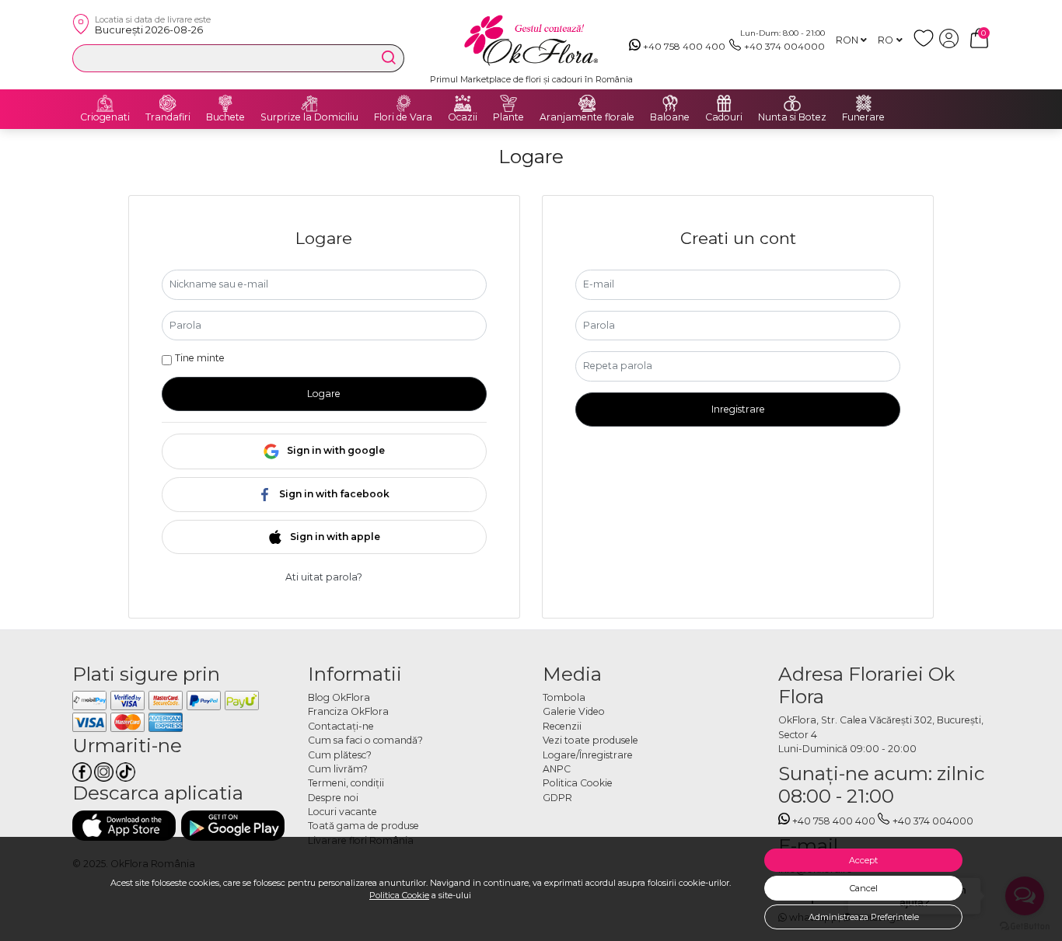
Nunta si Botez (792, 117)
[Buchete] (225, 103)
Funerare (863, 117)
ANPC (557, 769)
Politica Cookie (399, 895)
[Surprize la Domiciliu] (309, 103)
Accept (863, 860)
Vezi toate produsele (590, 740)
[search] (389, 57)
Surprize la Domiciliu (309, 117)
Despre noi (333, 797)
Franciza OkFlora (348, 711)
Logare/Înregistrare (588, 755)
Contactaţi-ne (341, 726)
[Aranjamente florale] (587, 103)
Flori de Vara (403, 117)
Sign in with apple (335, 536)
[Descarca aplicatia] (124, 825)
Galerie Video (574, 711)
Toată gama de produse (363, 825)
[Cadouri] (723, 103)
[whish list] (926, 45)
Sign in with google (336, 450)
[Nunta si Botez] (792, 103)
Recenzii (562, 726)
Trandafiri (167, 117)
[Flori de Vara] (403, 103)
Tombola (564, 697)
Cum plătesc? (340, 755)
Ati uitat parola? (323, 577)
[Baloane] (670, 103)
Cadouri (723, 117)
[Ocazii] (462, 103)
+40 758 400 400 (684, 46)
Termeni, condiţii (346, 783)
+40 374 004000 (784, 46)
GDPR (557, 797)
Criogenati (105, 117)
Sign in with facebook (334, 494)
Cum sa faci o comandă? (365, 740)
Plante (508, 117)
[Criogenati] (105, 103)
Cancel (864, 888)
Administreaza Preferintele (864, 916)
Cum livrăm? (338, 769)
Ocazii (462, 117)
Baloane (670, 117)
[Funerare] (863, 103)
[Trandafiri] (167, 103)
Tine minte (200, 358)
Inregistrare (738, 409)
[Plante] (508, 103)
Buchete (225, 117)
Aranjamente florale (587, 117)
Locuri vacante (342, 811)
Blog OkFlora (339, 697)
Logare (324, 393)
